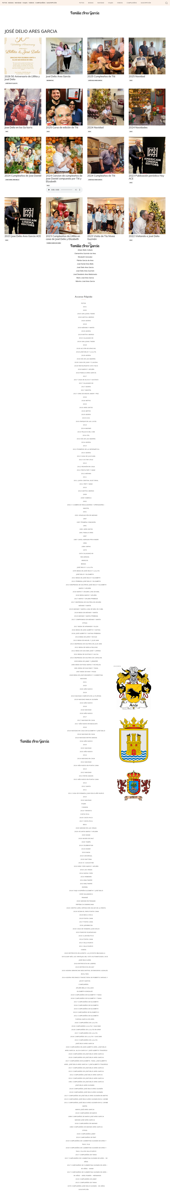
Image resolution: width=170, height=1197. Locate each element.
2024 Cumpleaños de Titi (101, 175)
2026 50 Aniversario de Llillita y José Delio (22, 78)
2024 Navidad (95, 127)
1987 (6, 131)
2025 (131, 80)
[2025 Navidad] (147, 56)
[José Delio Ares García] (64, 56)
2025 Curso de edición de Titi (62, 127)
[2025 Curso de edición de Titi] (64, 107)
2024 (89, 131)
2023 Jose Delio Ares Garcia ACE (23, 236)
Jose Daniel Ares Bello (12, 179)
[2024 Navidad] (105, 107)
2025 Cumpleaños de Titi (101, 76)
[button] (166, 3)
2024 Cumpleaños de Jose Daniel (23, 175)
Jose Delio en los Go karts (18, 127)
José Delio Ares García (58, 76)
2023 (131, 182)
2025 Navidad (137, 76)
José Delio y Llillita (11, 83)
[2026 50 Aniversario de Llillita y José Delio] (23, 56)
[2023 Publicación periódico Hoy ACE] (147, 155)
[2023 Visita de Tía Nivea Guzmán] (105, 215)
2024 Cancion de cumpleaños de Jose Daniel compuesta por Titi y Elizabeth (64, 178)
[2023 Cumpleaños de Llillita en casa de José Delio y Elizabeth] (64, 215)
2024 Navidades (138, 127)
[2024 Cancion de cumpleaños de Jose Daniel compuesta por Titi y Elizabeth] (64, 155)
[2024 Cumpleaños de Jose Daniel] (23, 155)
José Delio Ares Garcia (95, 80)
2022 (131, 240)
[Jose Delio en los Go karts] (23, 107)
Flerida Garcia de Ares (54, 243)
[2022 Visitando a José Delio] (147, 215)
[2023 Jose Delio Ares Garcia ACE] (23, 215)
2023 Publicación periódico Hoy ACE (146, 177)
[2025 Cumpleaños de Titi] (105, 56)
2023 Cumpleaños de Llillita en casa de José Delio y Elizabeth (63, 237)
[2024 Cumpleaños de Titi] (105, 155)
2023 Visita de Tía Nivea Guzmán (101, 237)
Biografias (50, 80)
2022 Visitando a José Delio (144, 236)
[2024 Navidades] (147, 107)
